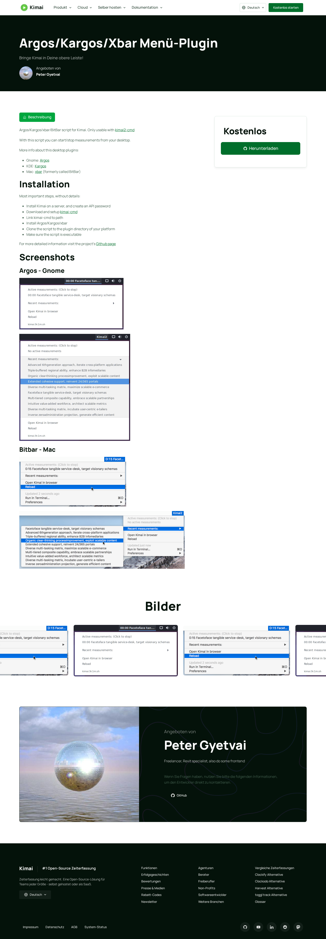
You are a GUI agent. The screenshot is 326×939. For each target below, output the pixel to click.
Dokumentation (145, 7)
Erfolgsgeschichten (155, 874)
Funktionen (149, 868)
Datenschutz (54, 927)
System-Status (95, 927)
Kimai (36, 7)
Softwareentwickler (212, 895)
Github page (106, 243)
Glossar (260, 901)
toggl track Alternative (271, 895)
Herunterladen (263, 148)
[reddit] (285, 927)
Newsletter (149, 901)
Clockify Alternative (269, 874)
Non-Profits (206, 888)
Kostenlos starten (286, 7)
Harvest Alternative (269, 888)
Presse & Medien (153, 888)
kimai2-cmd (124, 129)
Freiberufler (206, 881)
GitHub (182, 795)
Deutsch (253, 7)
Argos (44, 160)
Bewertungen (151, 881)
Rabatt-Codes (151, 895)
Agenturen (205, 868)
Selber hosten (109, 7)
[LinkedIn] (272, 927)
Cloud (83, 7)
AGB (74, 927)
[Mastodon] (298, 927)
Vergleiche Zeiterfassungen (274, 868)
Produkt (60, 7)
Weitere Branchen (211, 901)
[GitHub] (245, 927)
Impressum (30, 927)
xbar (38, 171)
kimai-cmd (68, 211)
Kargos (40, 166)
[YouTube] (258, 927)
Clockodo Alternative (270, 881)
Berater (203, 874)
